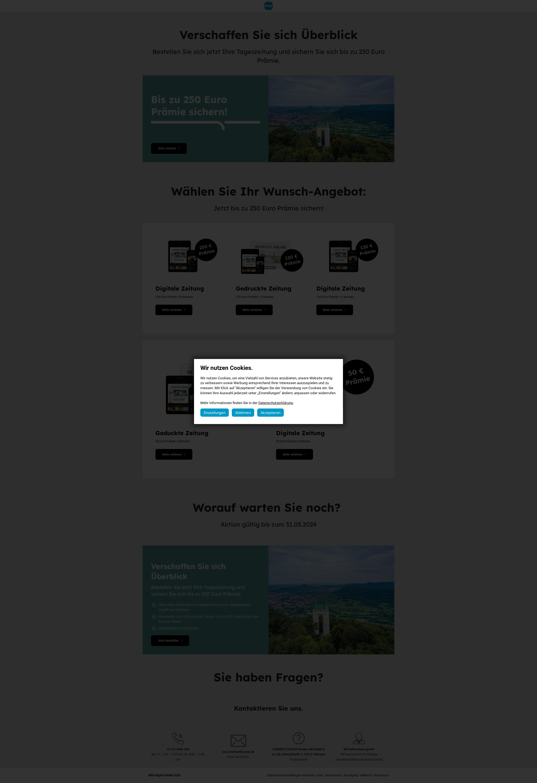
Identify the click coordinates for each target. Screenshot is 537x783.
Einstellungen (214, 412)
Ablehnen (243, 412)
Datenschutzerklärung (275, 402)
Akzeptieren (270, 412)
